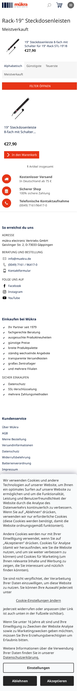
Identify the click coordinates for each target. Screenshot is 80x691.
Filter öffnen (40, 86)
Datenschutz (10, 451)
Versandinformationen (17, 445)
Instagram (15, 292)
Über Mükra (10, 427)
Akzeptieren (57, 681)
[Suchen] (49, 5)
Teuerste (52, 66)
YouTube (14, 298)
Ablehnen (20, 681)
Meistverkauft (13, 74)
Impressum (10, 469)
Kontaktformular (19, 270)
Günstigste (33, 66)
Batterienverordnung (16, 463)
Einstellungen (38, 668)
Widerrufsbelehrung (16, 457)
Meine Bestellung (14, 439)
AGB (5, 433)
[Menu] (71, 5)
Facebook (14, 286)
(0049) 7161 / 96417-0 (22, 265)
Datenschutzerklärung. (21, 657)
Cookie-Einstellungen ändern (38, 600)
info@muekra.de (19, 259)
